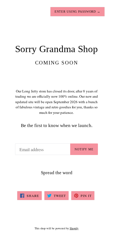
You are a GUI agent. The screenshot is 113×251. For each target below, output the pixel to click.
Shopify (74, 228)
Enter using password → (77, 11)
